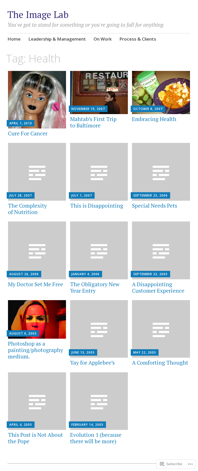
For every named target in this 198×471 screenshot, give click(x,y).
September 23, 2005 (150, 274)
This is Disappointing (96, 205)
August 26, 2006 (24, 274)
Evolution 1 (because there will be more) (95, 438)
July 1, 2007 (81, 195)
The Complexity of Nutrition (27, 209)
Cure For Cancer (27, 133)
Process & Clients (137, 39)
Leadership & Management (57, 39)
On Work (103, 39)
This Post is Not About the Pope (35, 438)
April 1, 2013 (20, 123)
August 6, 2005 (23, 333)
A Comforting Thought (160, 362)
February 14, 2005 (87, 424)
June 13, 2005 (83, 352)
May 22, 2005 (144, 352)
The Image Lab (38, 14)
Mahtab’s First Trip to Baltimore (93, 122)
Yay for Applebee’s (92, 362)
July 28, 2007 (20, 195)
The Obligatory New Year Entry (94, 287)
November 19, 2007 (88, 109)
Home (14, 39)
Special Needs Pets (154, 205)
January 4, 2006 (85, 274)
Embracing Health (154, 119)
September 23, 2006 (150, 195)
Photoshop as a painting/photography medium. (35, 350)
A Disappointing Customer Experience (158, 287)
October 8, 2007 (148, 109)
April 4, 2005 (20, 424)
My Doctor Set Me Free (35, 284)
